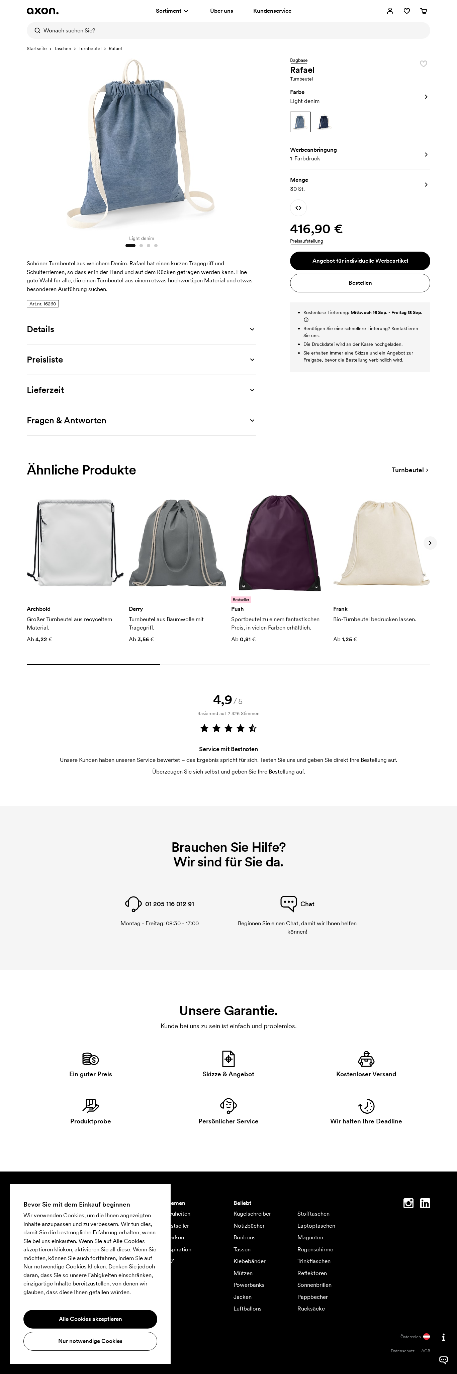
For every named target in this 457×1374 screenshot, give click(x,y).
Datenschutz (403, 1351)
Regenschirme (315, 1249)
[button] (360, 97)
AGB (425, 1351)
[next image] (249, 143)
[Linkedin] (425, 1204)
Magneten (310, 1237)
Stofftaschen (313, 1213)
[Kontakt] (444, 1337)
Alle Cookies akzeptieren (90, 1319)
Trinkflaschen (314, 1261)
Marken (174, 1237)
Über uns (221, 10)
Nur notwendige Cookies (90, 1341)
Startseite (37, 48)
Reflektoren (312, 1273)
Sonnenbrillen (314, 1284)
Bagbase (299, 60)
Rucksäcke (311, 1308)
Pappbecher (312, 1296)
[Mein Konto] (390, 11)
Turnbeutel (90, 48)
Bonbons (245, 1237)
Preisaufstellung (306, 241)
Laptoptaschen (316, 1225)
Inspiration (178, 1249)
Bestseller (177, 1225)
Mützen (243, 1273)
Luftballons (248, 1308)
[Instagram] (408, 1204)
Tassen (242, 1249)
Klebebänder (250, 1261)
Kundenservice (272, 10)
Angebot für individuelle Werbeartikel (360, 260)
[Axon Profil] (43, 11)
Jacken (243, 1296)
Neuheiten (177, 1213)
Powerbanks (249, 1284)
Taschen (62, 48)
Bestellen (360, 282)
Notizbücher (249, 1225)
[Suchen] (35, 30)
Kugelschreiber (252, 1213)
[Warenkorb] (423, 11)
